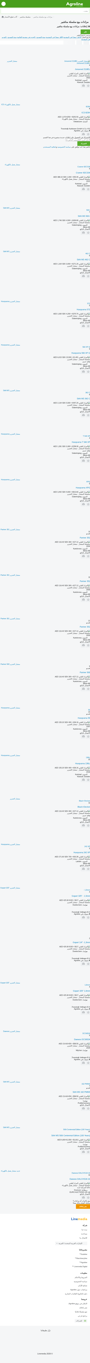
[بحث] (3, 11)
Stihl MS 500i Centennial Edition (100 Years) (70, 1135)
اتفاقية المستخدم (49, 147)
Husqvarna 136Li (82, 763)
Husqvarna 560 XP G (80, 353)
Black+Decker (84, 807)
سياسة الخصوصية (64, 147)
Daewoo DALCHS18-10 (80, 1179)
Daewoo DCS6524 (82, 1039)
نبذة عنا (84, 1230)
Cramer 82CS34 (83, 173)
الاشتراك (84, 144)
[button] (3, 4)
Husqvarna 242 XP (82, 852)
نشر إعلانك (83, 1206)
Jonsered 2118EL (82, 69)
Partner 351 (85, 538)
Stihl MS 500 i (84, 216)
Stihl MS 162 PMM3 (81, 1092)
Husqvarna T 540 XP (81, 442)
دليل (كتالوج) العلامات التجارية (76, 1294)
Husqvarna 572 (83, 309)
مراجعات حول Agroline (78, 1290)
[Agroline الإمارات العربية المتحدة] (75, 4)
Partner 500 (85, 672)
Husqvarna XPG (83, 488)
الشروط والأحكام (81, 1277)
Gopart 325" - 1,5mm (81, 896)
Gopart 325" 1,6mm (81, 991)
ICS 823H (86, 113)
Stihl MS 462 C (83, 259)
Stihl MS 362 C (83, 399)
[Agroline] (2, 16)
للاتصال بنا (83, 1238)
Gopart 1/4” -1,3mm (81, 942)
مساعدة (84, 1234)
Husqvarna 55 (84, 718)
